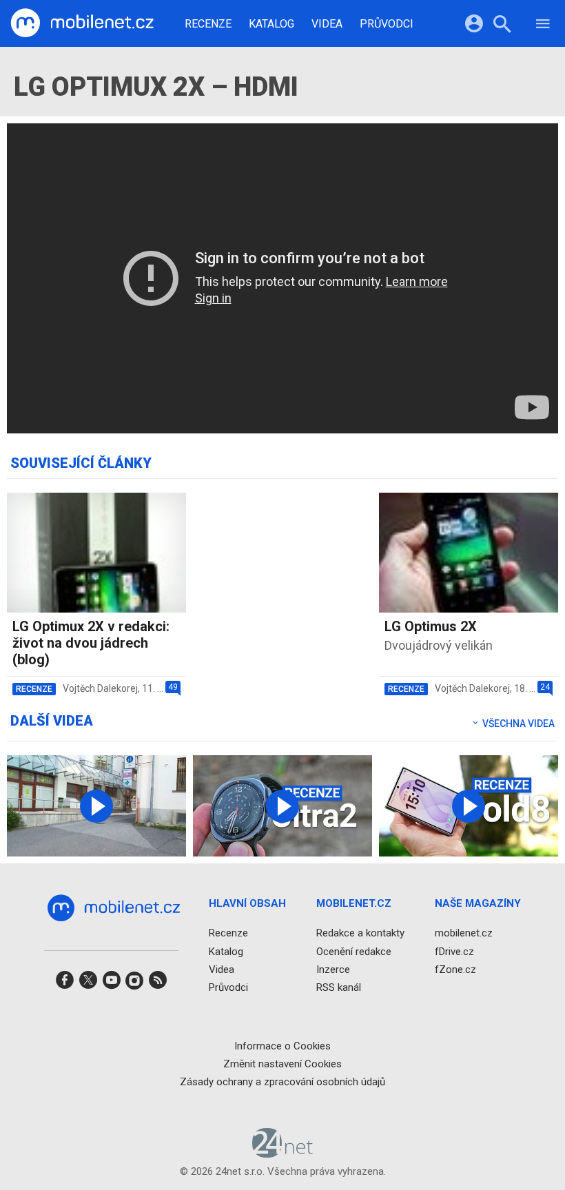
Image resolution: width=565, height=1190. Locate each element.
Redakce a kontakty (360, 933)
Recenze (208, 24)
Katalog (271, 24)
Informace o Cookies (282, 1045)
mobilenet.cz (464, 933)
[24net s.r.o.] (283, 1153)
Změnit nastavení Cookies (282, 1063)
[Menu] (543, 25)
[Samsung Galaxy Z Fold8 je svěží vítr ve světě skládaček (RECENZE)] (468, 805)
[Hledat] (502, 25)
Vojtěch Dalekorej (100, 688)
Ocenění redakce (353, 951)
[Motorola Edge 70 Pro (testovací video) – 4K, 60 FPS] (96, 805)
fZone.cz (455, 969)
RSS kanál (338, 987)
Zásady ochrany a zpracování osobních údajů (282, 1082)
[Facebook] (65, 984)
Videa (326, 24)
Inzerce (333, 969)
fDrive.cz (454, 951)
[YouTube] (112, 984)
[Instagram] (134, 984)
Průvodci (386, 24)
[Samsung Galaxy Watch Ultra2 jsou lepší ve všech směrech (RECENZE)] (282, 805)
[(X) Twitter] (88, 984)
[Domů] (82, 23)
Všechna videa (517, 723)
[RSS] (158, 984)
